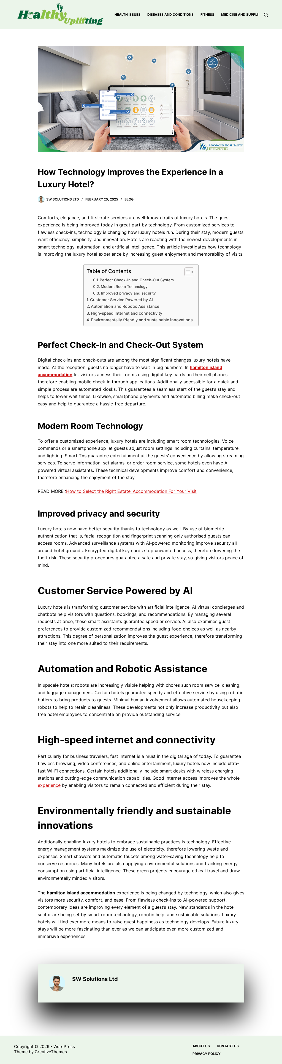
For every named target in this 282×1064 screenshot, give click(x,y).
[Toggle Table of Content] (186, 272)
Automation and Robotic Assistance (125, 306)
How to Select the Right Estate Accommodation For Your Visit (131, 491)
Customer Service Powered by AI (121, 299)
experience (49, 785)
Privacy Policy (206, 1054)
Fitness (207, 14)
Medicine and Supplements (246, 14)
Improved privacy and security (128, 293)
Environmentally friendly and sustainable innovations (142, 319)
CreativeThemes (51, 1051)
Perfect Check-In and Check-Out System (137, 280)
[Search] (266, 15)
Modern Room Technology (124, 286)
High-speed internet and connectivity (126, 313)
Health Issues (127, 14)
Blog (129, 199)
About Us (201, 1046)
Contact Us (228, 1046)
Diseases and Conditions (170, 14)
